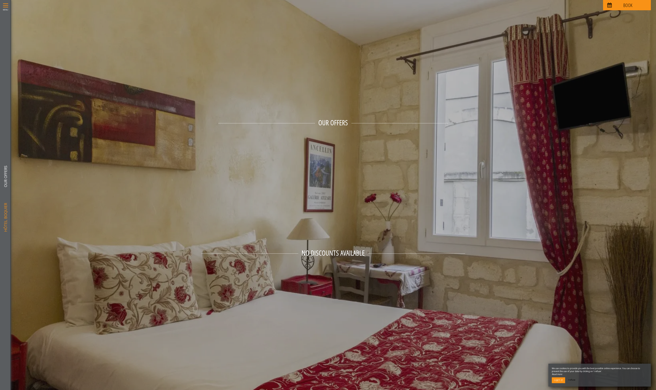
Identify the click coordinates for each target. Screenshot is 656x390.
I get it (558, 380)
